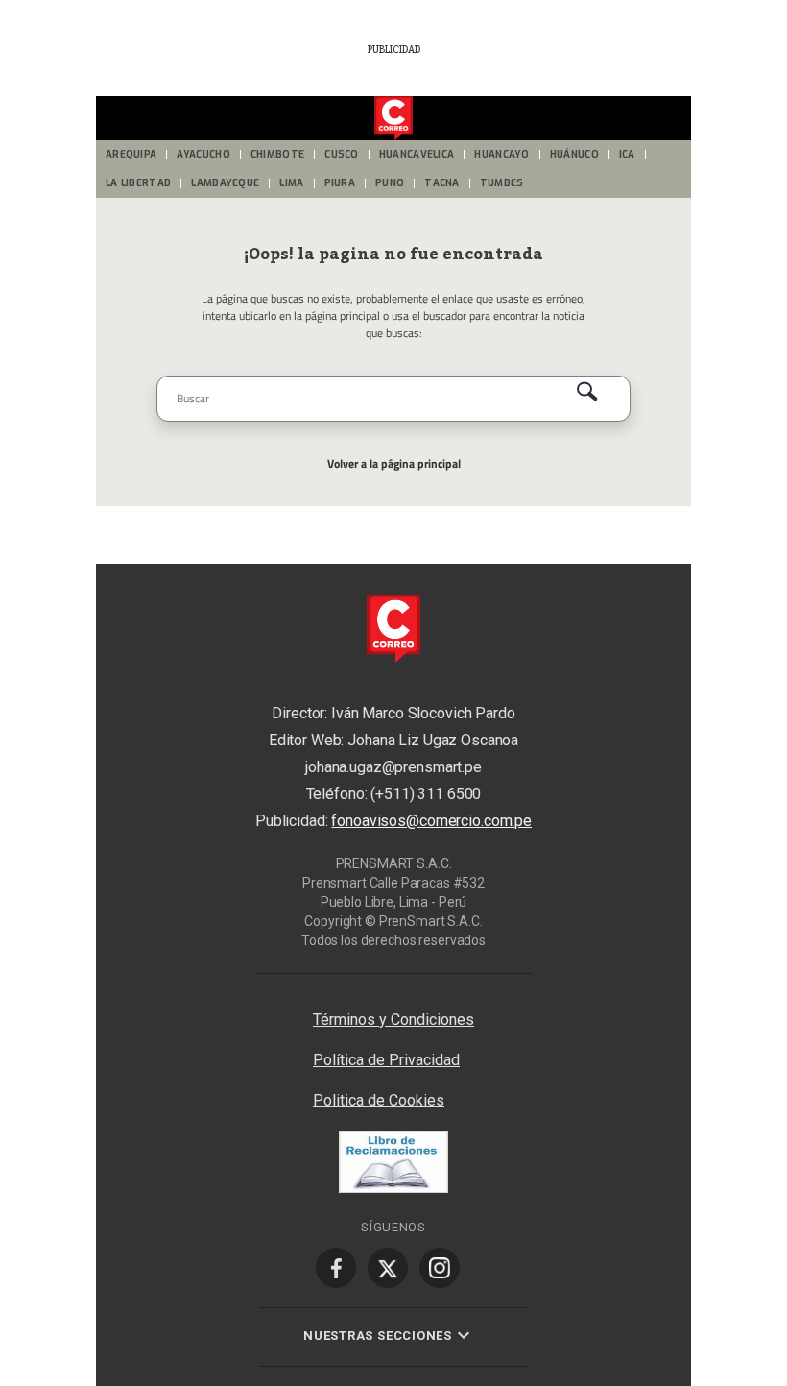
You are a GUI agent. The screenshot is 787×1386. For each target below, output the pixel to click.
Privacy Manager (393, 982)
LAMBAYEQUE (225, 183)
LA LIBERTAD (138, 183)
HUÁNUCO (574, 154)
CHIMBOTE (277, 154)
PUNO (389, 183)
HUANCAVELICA (417, 154)
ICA (627, 154)
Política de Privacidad (386, 1060)
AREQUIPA (131, 154)
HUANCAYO (501, 154)
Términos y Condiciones (393, 1019)
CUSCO (341, 154)
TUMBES (502, 183)
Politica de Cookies (378, 1100)
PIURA (340, 183)
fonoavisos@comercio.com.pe (431, 821)
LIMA (291, 183)
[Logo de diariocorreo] (393, 119)
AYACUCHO (203, 154)
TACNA (442, 183)
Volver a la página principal (394, 463)
